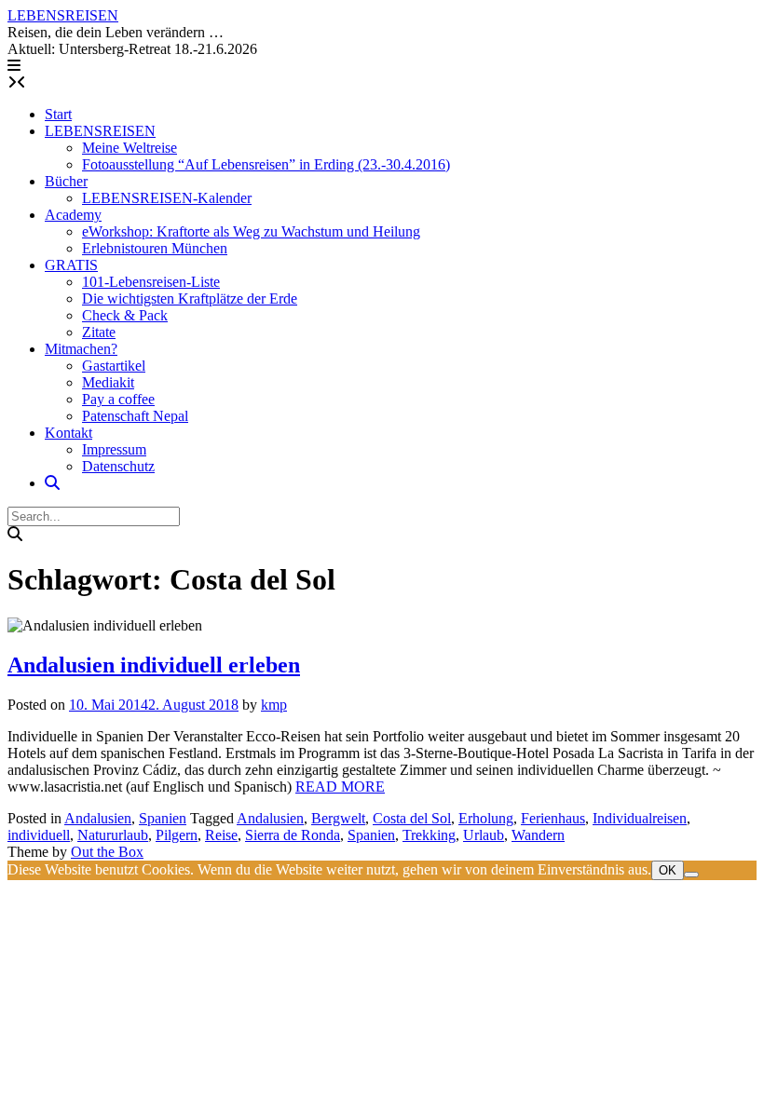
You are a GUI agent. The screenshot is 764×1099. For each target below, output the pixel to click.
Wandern (538, 835)
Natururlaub (112, 835)
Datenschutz (118, 466)
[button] (13, 66)
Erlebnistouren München (154, 248)
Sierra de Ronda (292, 835)
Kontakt (68, 433)
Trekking (429, 835)
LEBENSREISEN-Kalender (167, 198)
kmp (274, 704)
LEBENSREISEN (62, 15)
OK (667, 870)
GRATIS (71, 265)
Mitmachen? (81, 349)
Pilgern (177, 835)
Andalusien (97, 818)
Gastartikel (113, 365)
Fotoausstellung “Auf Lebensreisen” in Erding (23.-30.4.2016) (266, 164)
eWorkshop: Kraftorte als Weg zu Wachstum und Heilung (251, 231)
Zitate (99, 332)
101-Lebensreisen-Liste (151, 282)
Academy (73, 215)
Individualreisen (640, 818)
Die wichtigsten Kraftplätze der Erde (189, 298)
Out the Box (107, 852)
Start (58, 114)
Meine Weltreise (129, 148)
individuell (38, 835)
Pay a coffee (118, 399)
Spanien (162, 818)
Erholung (485, 818)
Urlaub (483, 835)
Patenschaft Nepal (135, 416)
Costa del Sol (412, 818)
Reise (221, 835)
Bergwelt (338, 818)
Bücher (66, 181)
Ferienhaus (553, 818)
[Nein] (691, 874)
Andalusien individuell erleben (153, 665)
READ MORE (340, 786)
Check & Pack (125, 315)
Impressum (114, 449)
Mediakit (108, 382)
